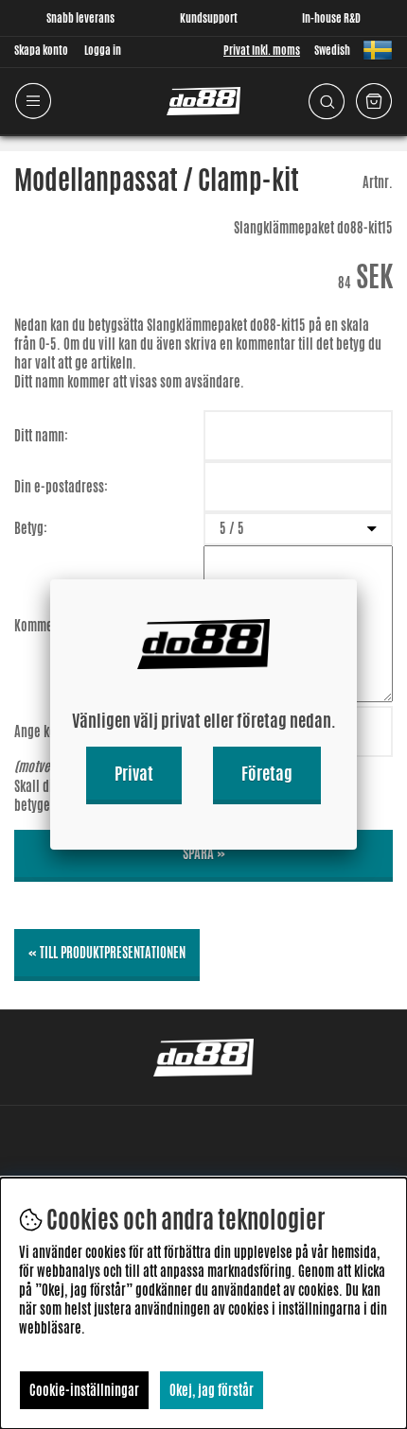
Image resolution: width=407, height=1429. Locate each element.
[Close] (357, 579)
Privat (134, 773)
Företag (266, 773)
